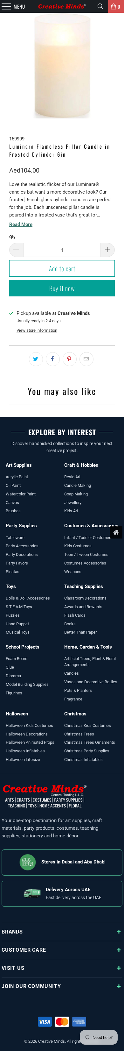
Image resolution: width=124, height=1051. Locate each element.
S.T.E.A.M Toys (19, 606)
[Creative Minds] (62, 6)
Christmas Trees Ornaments (89, 742)
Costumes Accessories (85, 563)
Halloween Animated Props (30, 742)
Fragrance (73, 699)
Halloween (17, 714)
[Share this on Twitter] (36, 359)
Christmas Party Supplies (86, 751)
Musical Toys (18, 632)
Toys (11, 586)
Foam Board (16, 658)
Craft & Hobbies (81, 465)
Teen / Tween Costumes (86, 554)
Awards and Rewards (83, 606)
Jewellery (72, 502)
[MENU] (3, 6)
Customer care (24, 950)
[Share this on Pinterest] (70, 359)
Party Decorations (22, 554)
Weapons (72, 571)
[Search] (100, 6)
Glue (10, 667)
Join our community (31, 986)
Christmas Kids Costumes (87, 725)
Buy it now (62, 288)
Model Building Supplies (27, 684)
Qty (12, 236)
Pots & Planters (78, 690)
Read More (20, 224)
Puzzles (13, 615)
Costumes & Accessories (91, 526)
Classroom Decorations (85, 598)
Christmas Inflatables (83, 759)
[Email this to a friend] (86, 359)
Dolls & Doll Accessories (28, 598)
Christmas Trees (79, 734)
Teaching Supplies (83, 586)
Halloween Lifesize (23, 759)
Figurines (14, 693)
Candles (71, 673)
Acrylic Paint (17, 476)
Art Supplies (19, 465)
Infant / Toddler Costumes (87, 537)
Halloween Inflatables (25, 751)
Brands (12, 932)
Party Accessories (22, 545)
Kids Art (71, 510)
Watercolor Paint (21, 494)
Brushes (13, 510)
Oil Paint (13, 485)
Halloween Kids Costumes (29, 725)
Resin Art (72, 476)
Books (70, 623)
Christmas (75, 714)
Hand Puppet (17, 623)
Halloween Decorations (27, 734)
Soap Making (76, 494)
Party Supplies (21, 526)
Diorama (13, 675)
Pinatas (12, 571)
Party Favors (17, 563)
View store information (37, 330)
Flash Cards (75, 615)
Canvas (12, 502)
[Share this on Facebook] (53, 359)
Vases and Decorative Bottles (90, 681)
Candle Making (77, 485)
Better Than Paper (80, 632)
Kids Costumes (78, 545)
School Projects (22, 647)
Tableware (15, 537)
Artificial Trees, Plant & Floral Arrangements (90, 661)
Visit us (13, 968)
